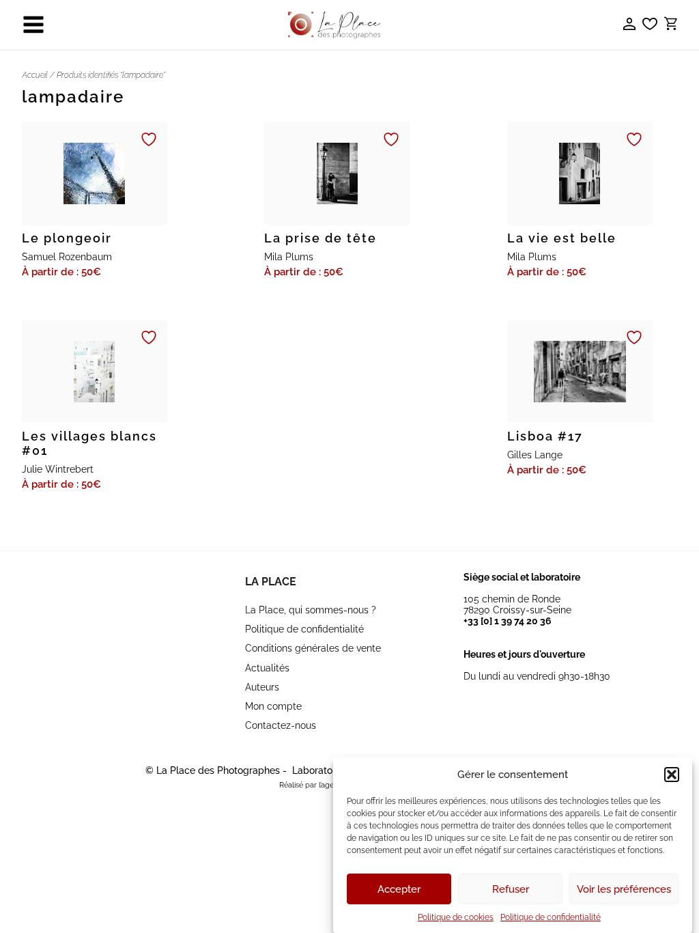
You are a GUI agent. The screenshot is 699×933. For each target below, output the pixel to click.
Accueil (35, 75)
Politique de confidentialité (550, 917)
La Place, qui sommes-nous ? (310, 609)
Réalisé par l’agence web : (323, 785)
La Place (270, 581)
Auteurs (262, 687)
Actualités (267, 668)
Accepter (398, 889)
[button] (672, 774)
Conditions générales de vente (313, 648)
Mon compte (273, 706)
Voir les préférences (624, 889)
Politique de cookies (456, 917)
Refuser (510, 889)
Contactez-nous (280, 725)
